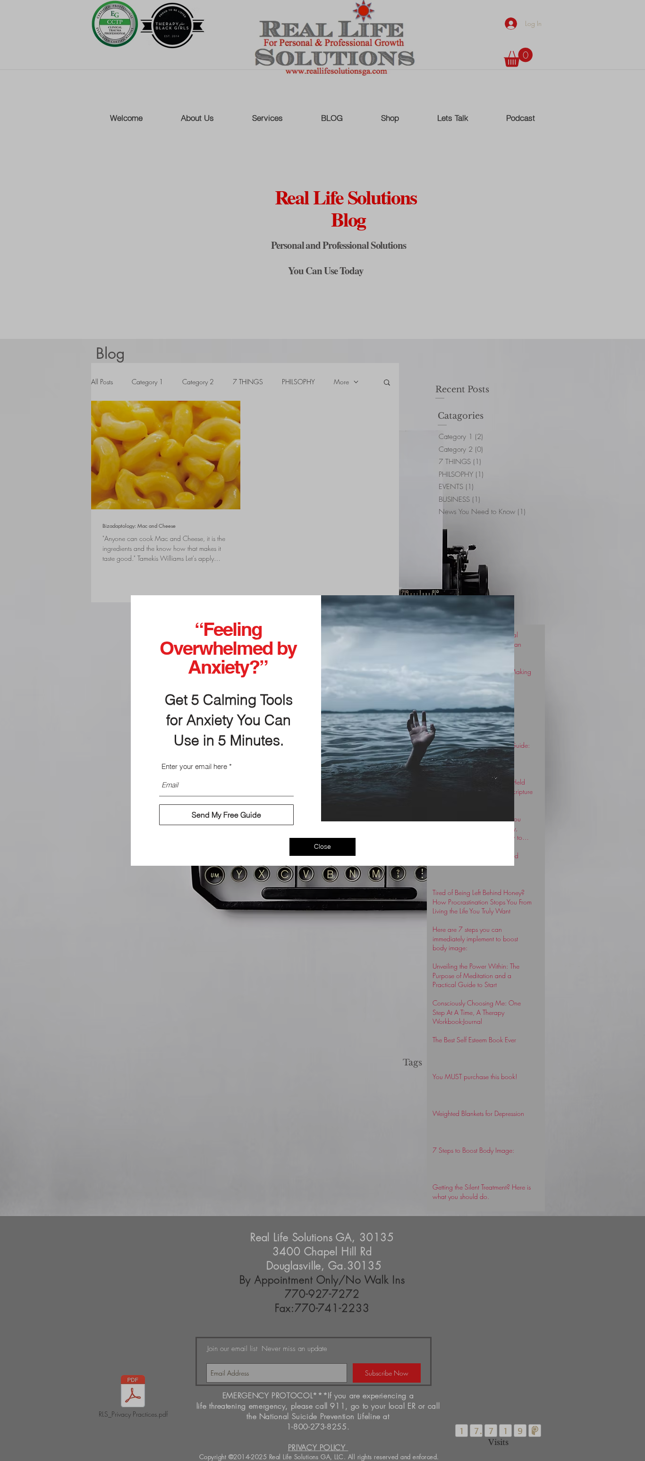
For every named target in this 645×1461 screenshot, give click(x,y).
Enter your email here (194, 766)
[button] (322, 846)
